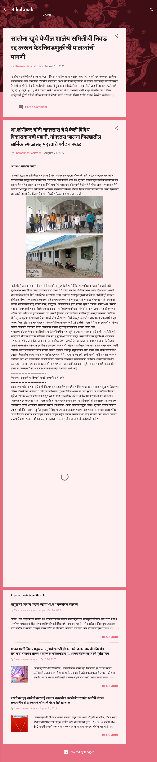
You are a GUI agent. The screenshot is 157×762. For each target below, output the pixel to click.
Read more (110, 637)
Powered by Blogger (81, 752)
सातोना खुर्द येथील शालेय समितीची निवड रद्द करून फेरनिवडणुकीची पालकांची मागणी (59, 47)
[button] (116, 36)
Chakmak (23, 9)
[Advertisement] (141, 85)
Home (47, 15)
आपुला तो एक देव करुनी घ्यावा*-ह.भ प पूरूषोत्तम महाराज (44, 604)
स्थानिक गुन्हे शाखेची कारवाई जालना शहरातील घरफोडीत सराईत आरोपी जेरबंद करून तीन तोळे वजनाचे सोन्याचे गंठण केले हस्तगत (57, 700)
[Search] (151, 10)
